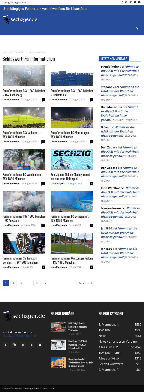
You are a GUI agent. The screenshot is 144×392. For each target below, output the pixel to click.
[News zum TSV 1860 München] (20, 19)
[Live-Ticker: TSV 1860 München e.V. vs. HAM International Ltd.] (58, 345)
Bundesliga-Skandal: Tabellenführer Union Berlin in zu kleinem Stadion (80, 362)
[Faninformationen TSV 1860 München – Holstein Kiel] (72, 75)
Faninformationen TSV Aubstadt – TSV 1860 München (22, 134)
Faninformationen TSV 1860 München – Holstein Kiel (72, 92)
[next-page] (45, 283)
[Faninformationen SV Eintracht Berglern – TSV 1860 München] (24, 243)
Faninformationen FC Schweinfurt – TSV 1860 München (71, 218)
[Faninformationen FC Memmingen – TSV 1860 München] (72, 117)
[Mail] (23, 345)
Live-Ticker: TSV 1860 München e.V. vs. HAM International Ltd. (77, 345)
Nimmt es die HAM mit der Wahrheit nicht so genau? (120, 71)
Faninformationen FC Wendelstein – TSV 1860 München (23, 176)
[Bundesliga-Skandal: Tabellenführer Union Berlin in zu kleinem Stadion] (58, 362)
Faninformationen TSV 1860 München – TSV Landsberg (24, 92)
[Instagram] (126, 2)
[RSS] (31, 345)
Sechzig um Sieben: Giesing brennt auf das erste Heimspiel (70, 176)
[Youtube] (139, 2)
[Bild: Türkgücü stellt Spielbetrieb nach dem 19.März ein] (58, 327)
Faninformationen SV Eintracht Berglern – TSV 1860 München (20, 260)
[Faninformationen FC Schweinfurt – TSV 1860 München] (72, 201)
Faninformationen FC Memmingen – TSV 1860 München (71, 134)
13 (43, 183)
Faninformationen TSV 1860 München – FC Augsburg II (24, 218)
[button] (136, 28)
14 (43, 141)
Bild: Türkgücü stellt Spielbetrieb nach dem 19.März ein (77, 327)
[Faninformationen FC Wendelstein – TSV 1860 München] (24, 159)
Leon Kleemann (11, 99)
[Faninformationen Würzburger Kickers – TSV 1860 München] (72, 243)
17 (43, 225)
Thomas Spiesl (58, 183)
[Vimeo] (135, 2)
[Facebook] (122, 2)
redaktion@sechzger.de (19, 336)
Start (5, 52)
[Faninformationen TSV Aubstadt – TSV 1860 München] (24, 117)
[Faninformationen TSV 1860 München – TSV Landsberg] (24, 75)
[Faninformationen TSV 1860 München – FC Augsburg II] (24, 201)
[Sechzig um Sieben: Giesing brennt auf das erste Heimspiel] (72, 159)
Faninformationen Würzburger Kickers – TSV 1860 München (72, 260)
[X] (131, 2)
